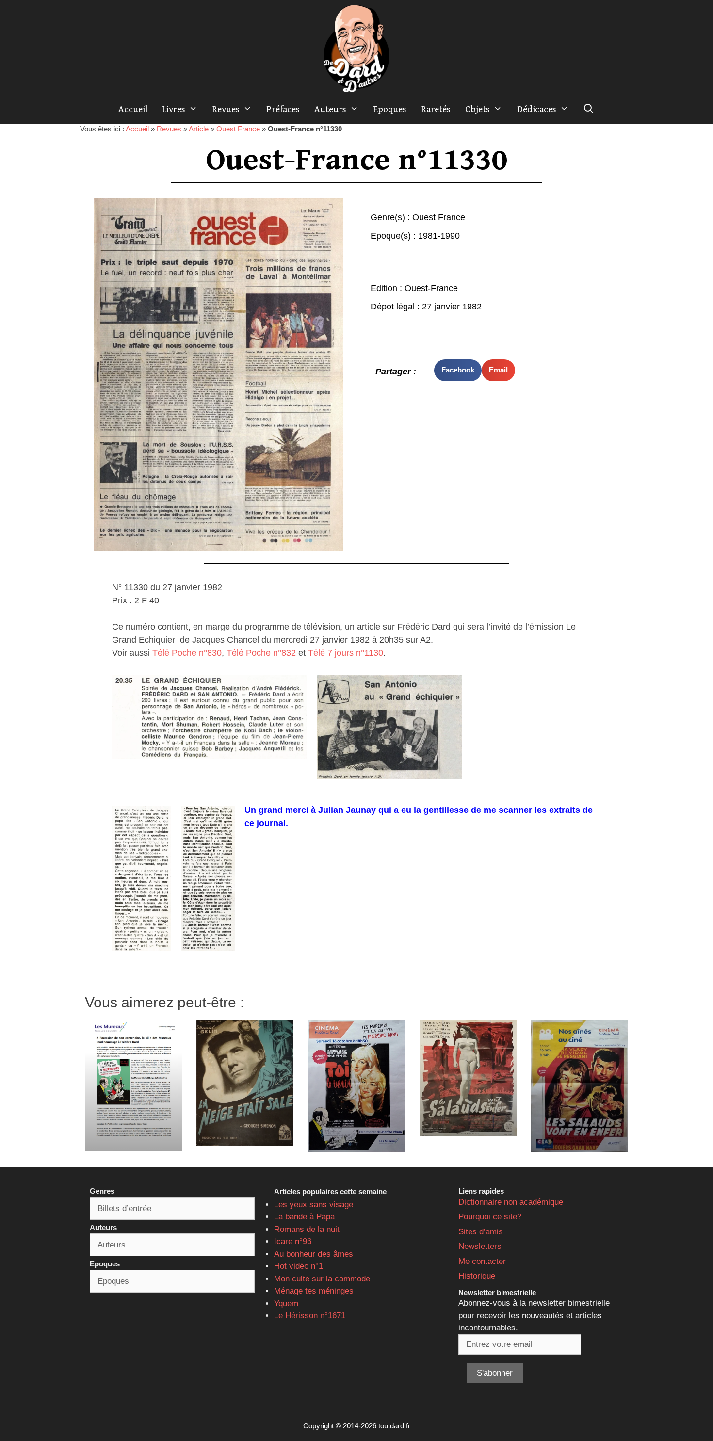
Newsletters (480, 1246)
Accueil (132, 109)
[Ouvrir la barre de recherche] (589, 109)
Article (199, 129)
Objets (477, 109)
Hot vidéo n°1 (298, 1266)
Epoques (389, 109)
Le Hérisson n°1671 (309, 1315)
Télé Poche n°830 (187, 653)
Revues (226, 109)
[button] (458, 370)
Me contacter (482, 1261)
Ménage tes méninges (314, 1290)
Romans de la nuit (307, 1229)
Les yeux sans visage (313, 1204)
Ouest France (238, 129)
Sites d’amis (480, 1231)
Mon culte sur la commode (322, 1278)
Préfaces (283, 109)
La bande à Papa (304, 1216)
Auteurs (330, 109)
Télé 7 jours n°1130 (345, 653)
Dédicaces (536, 109)
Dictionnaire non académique (510, 1202)
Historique (476, 1275)
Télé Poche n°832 (261, 653)
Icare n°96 (292, 1241)
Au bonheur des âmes (313, 1254)
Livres (173, 109)
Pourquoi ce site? (489, 1216)
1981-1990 (439, 236)
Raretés (436, 109)
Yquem (286, 1303)
